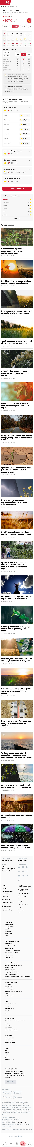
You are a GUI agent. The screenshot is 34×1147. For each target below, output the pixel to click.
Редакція (4, 888)
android (7, 1092)
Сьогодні (6, 26)
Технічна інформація (23, 896)
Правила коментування (24, 893)
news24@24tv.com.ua (8, 860)
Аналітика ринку (9, 1038)
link (19, 867)
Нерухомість (9, 1035)
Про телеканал (6, 894)
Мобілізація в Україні (12, 963)
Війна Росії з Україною (12, 941)
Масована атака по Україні (12, 952)
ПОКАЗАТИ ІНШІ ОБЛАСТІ (17, 188)
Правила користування (8, 902)
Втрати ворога (9, 957)
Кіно (6, 1001)
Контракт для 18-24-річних (12, 972)
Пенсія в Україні (9, 996)
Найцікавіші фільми (10, 1004)
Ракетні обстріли (9, 943)
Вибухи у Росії (8, 955)
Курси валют (8, 986)
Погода (7, 935)
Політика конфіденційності (6, 906)
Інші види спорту (9, 1059)
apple (18, 1092)
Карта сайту (21, 910)
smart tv (7, 1097)
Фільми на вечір (9, 1008)
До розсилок (10, 1081)
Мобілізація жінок (10, 969)
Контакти (20, 899)
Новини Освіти (9, 1018)
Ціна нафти (8, 984)
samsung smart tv (18, 1097)
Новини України (9, 926)
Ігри (19, 912)
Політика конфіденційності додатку (24, 886)
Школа (6, 1023)
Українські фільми (10, 1006)
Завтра (15, 26)
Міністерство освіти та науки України (15, 1021)
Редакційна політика (7, 891)
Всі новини (8, 922)
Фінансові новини (10, 989)
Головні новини (9, 924)
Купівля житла (9, 1040)
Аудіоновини (8, 933)
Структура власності (23, 904)
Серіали (7, 1013)
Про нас (4, 885)
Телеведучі (5, 896)
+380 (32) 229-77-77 (11, 1121)
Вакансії (20, 901)
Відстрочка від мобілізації (12, 974)
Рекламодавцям (6, 899)
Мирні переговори (10, 948)
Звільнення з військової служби (13, 965)
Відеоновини (8, 931)
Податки (7, 993)
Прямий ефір (8, 929)
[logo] (7, 2)
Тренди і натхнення (10, 1042)
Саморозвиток (9, 1027)
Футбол (7, 1052)
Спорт (6, 1048)
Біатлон (7, 1057)
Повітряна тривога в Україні (12, 950)
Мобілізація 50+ (9, 967)
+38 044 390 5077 (22, 860)
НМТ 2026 (7, 1025)
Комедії (7, 1010)
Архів (19, 907)
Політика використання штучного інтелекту (8, 909)
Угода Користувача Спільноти (23, 890)
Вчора (23, 26)
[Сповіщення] (28, 2)
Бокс (6, 1050)
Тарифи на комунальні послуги (13, 991)
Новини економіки (11, 982)
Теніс (6, 1055)
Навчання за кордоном (11, 1030)
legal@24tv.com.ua (21, 1122)
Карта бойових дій (10, 946)
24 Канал (3, 6)
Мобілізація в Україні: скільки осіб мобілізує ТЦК (18, 976)
